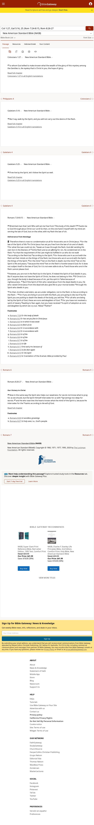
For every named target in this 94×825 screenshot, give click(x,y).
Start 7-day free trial (14, 481)
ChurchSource (36, 749)
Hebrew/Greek (30, 44)
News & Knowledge (38, 668)
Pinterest (34, 789)
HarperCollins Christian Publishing (45, 752)
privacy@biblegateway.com (76, 649)
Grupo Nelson (36, 755)
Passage (5, 44)
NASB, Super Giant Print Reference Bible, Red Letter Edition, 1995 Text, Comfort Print (32, 549)
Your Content (44, 44)
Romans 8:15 (15, 350)
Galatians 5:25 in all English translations (25, 180)
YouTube (33, 799)
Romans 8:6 (15, 334)
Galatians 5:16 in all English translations (25, 127)
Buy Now (23, 568)
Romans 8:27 (15, 421)
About (32, 664)
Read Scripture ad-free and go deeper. (46, 10)
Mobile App (35, 674)
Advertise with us (37, 708)
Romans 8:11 (15, 346)
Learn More (33, 481)
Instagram (34, 786)
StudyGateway (36, 745)
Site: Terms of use (37, 727)
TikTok (32, 792)
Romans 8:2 (15, 318)
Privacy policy (36, 715)
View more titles (47, 578)
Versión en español (38, 811)
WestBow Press (36, 765)
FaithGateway (36, 742)
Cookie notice (36, 724)
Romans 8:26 (15, 418)
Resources (16, 44)
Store (32, 677)
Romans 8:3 (15, 321)
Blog (32, 680)
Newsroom (34, 684)
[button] (90, 3)
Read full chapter (15, 73)
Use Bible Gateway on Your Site (43, 705)
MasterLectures (36, 771)
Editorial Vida (35, 758)
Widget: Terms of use (39, 730)
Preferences (35, 814)
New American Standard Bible (21, 443)
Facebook (34, 783)
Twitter (33, 796)
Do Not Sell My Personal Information (46, 721)
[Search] (89, 28)
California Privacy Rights (41, 718)
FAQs (32, 699)
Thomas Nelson (36, 761)
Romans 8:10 (15, 343)
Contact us (34, 711)
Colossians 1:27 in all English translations (25, 76)
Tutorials (33, 702)
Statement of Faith (38, 671)
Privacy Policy (49, 649)
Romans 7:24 (15, 315)
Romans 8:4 (15, 328)
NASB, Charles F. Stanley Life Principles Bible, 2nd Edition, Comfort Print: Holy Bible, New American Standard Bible (61, 550)
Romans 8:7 (15, 340)
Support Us (35, 687)
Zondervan (34, 768)
